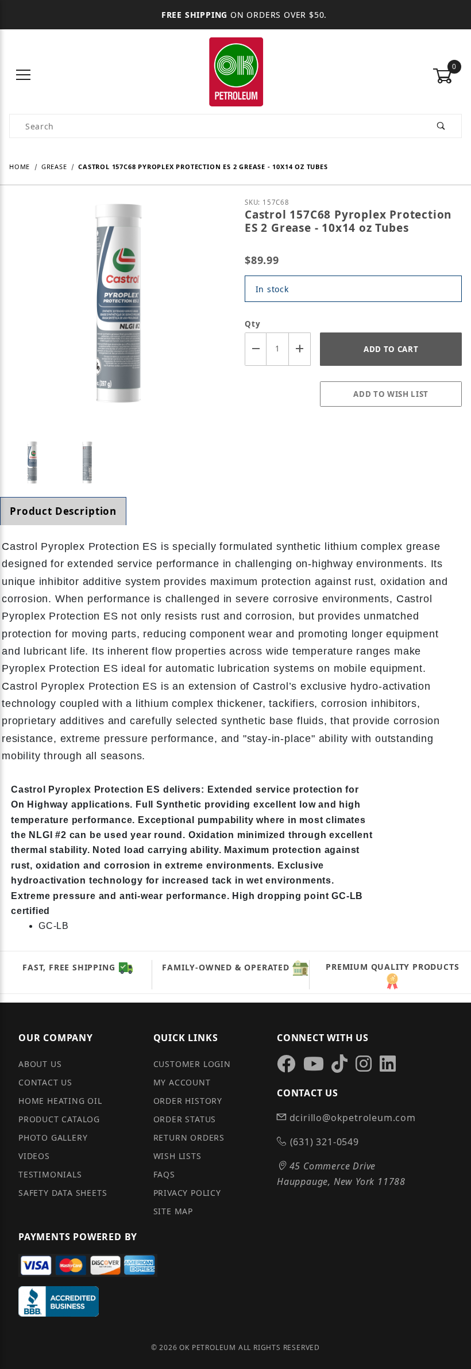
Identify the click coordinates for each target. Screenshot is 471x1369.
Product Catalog (59, 1119)
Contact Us (45, 1082)
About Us (39, 1063)
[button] (32, 462)
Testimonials (50, 1174)
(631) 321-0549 (323, 1141)
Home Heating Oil (60, 1100)
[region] (117, 462)
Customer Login (192, 1063)
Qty (252, 324)
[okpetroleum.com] (235, 74)
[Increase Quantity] (300, 348)
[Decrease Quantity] (256, 348)
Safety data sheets (62, 1192)
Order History (187, 1100)
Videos (34, 1155)
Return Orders (189, 1137)
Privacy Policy (187, 1192)
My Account (182, 1082)
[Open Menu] (23, 75)
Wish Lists (177, 1155)
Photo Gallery (52, 1137)
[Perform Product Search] (441, 125)
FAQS (164, 1174)
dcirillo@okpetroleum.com (351, 1117)
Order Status (185, 1119)
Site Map (173, 1211)
